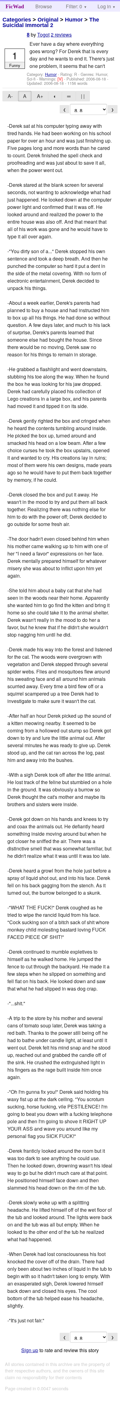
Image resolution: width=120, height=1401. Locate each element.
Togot (43, 34)
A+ (40, 96)
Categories (16, 20)
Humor (74, 20)
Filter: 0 (74, 6)
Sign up (29, 1350)
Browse (43, 6)
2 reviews (61, 34)
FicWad (15, 6)
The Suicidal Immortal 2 (50, 22)
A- (10, 96)
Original (48, 20)
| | (83, 96)
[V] (61, 79)
